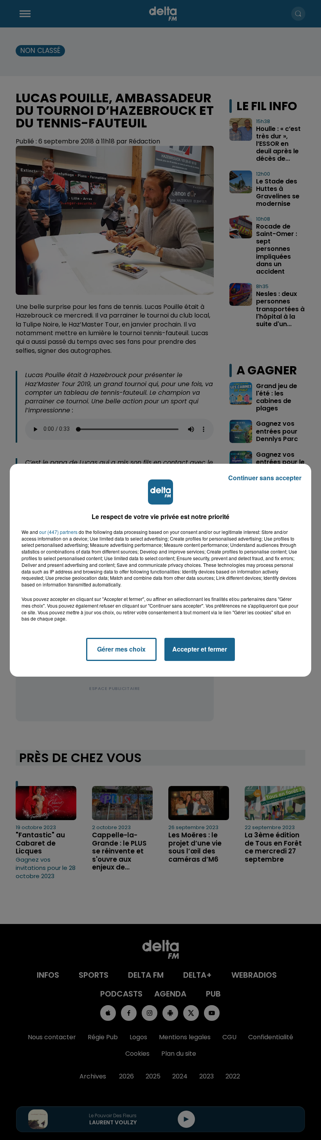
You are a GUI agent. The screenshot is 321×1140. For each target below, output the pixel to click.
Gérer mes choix (121, 649)
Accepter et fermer (199, 649)
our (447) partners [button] (58, 532)
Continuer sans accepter (264, 477)
